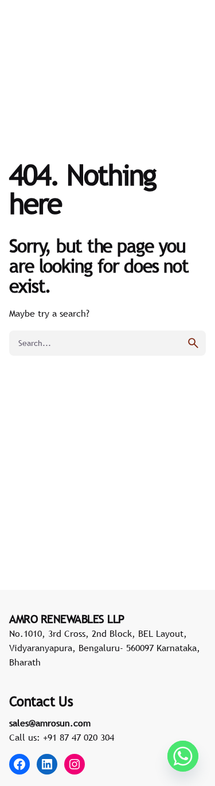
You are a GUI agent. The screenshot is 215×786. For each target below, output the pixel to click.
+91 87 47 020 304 (78, 737)
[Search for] (107, 343)
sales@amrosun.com (50, 723)
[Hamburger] (25, 47)
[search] (193, 343)
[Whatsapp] (182, 756)
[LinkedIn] (47, 764)
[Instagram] (74, 764)
